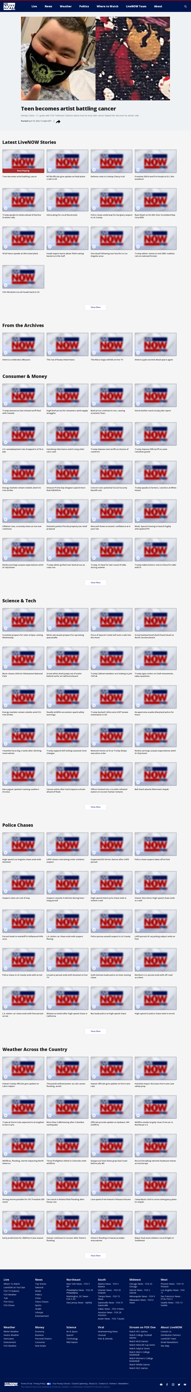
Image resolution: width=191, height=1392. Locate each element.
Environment (10, 1342)
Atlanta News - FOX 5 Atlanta (108, 1285)
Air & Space (72, 1331)
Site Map (165, 1345)
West (164, 1279)
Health (38, 1308)
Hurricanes (9, 1338)
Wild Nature (72, 1342)
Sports (38, 1305)
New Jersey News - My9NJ (79, 1302)
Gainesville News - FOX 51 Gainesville (110, 1304)
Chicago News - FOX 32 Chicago (140, 1285)
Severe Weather (11, 1335)
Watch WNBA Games (139, 1364)
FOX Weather (10, 1294)
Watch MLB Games (138, 1341)
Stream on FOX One (142, 1327)
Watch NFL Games (138, 1331)
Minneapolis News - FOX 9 (142, 1296)
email (185, 1384)
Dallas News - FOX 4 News (111, 1308)
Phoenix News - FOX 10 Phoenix (172, 1285)
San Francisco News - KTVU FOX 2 (171, 1297)
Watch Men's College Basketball (139, 1353)
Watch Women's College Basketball (141, 1359)
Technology (72, 1338)
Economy (39, 1331)
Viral (101, 1327)
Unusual (102, 1335)
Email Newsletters (169, 1342)
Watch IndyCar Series (139, 1348)
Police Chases (41, 1301)
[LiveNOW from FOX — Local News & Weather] (13, 6)
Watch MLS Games (138, 1368)
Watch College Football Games (140, 1336)
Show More (95, 307)
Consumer (40, 1342)
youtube (161, 1384)
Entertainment (42, 1316)
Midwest (135, 1279)
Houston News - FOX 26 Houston (109, 1314)
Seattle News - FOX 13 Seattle (171, 1304)
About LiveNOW (171, 1327)
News (39, 1279)
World (38, 1291)
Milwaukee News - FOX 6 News (141, 1301)
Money (39, 1327)
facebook (167, 1384)
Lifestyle (39, 1312)
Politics (38, 1294)
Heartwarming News (108, 1331)
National (39, 1287)
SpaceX (69, 1335)
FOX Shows (9, 1305)
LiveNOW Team (168, 1338)
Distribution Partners (171, 1335)
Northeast (73, 1279)
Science (71, 1327)
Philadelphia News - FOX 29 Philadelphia (79, 1291)
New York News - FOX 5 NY (78, 1285)
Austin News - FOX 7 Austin (111, 1318)
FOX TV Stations (11, 1291)
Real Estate (40, 1345)
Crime (38, 1298)
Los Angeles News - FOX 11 (173, 1291)
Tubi (6, 1298)
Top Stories (40, 1283)
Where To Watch (12, 1283)
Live (6, 1279)
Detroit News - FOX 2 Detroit (139, 1291)
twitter (179, 1384)
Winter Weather (11, 1331)
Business (39, 1335)
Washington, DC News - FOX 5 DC (78, 1297)
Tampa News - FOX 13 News (109, 1297)
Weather (9, 1327)
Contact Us (166, 1331)
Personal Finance (43, 1338)
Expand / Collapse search (185, 6)
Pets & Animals (105, 1338)
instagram (173, 1384)
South (102, 1279)
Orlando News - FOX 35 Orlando (109, 1291)
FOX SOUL (9, 1301)
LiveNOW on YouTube (14, 1287)
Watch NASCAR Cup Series (142, 1344)
